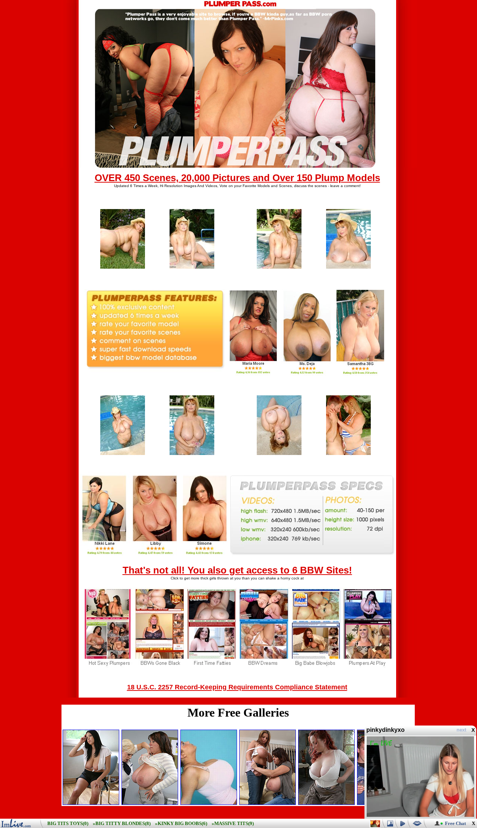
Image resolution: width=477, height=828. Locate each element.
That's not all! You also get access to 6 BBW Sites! (237, 570)
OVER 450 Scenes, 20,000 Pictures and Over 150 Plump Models (237, 177)
